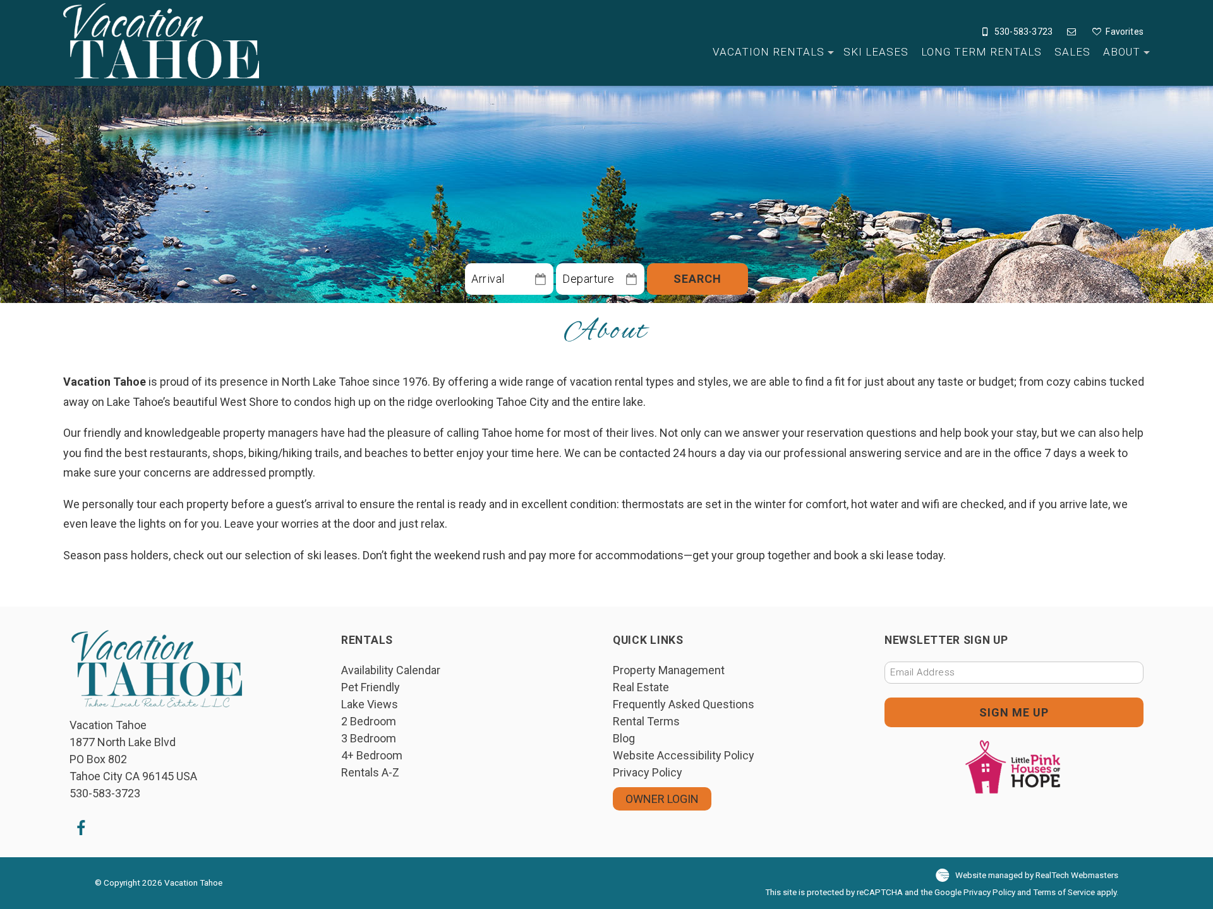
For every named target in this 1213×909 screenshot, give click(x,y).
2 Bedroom (368, 721)
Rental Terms (646, 721)
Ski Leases (875, 51)
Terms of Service (1064, 892)
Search (697, 278)
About (1121, 51)
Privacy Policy (647, 772)
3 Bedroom (368, 738)
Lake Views (369, 704)
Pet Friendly (370, 687)
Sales (1072, 51)
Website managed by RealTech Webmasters (1036, 875)
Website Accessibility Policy (683, 755)
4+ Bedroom (371, 755)
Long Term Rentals (981, 51)
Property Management (669, 670)
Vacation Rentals (768, 51)
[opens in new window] (80, 827)
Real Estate (641, 687)
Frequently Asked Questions (683, 704)
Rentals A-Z (370, 772)
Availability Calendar (390, 670)
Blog (624, 738)
